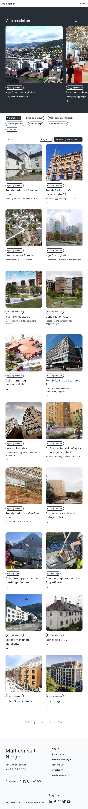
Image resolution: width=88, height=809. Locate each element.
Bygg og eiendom (34, 118)
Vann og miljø (35, 123)
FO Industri (12, 129)
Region (44, 139)
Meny (82, 3)
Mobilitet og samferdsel (60, 118)
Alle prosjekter (13, 118)
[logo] (9, 4)
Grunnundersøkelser (57, 123)
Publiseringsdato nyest (67, 139)
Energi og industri (15, 123)
